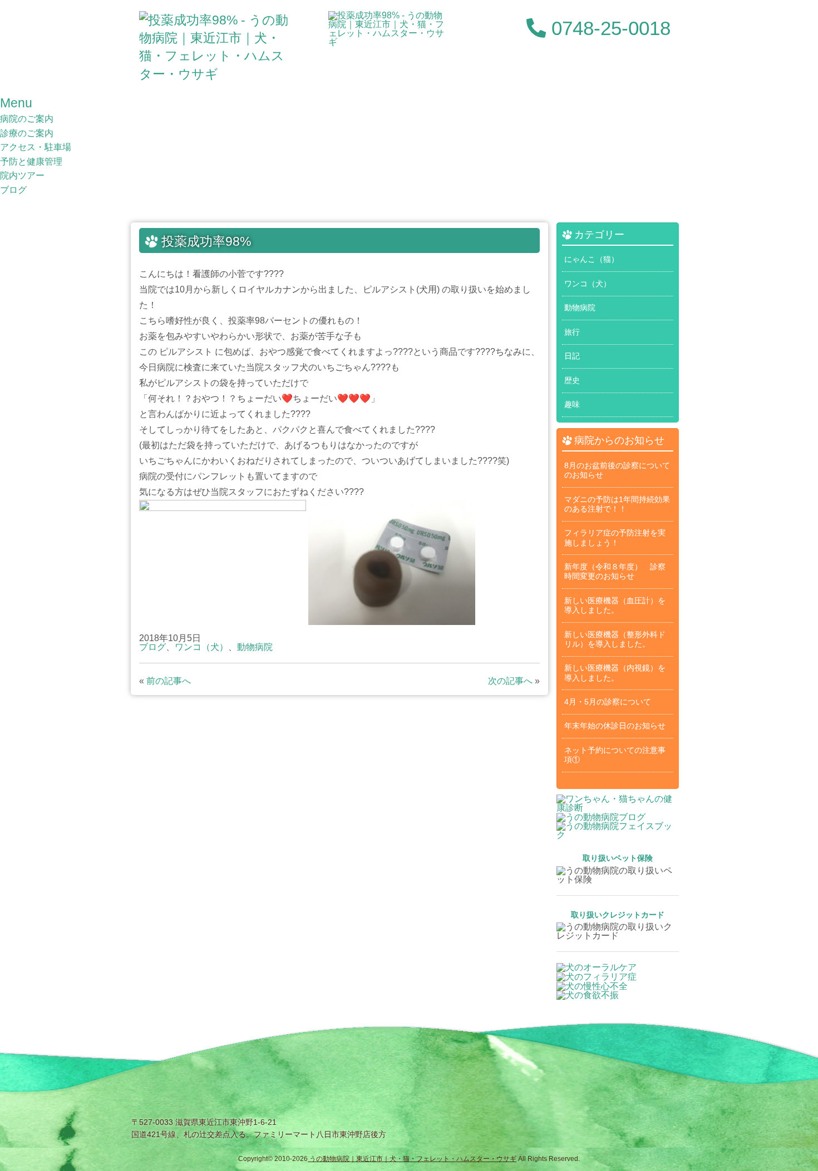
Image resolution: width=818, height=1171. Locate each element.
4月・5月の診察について (607, 701)
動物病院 (255, 647)
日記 (572, 355)
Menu (16, 103)
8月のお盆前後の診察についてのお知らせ (617, 470)
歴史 (572, 380)
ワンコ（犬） (201, 647)
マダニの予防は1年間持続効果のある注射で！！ (617, 504)
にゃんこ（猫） (591, 259)
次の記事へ (510, 681)
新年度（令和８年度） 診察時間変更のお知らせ (615, 571)
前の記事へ (168, 681)
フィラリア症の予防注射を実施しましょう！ (615, 537)
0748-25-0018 (608, 28)
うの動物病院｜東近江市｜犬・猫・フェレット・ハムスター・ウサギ (412, 1159)
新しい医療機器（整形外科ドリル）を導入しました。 (615, 639)
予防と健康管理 (31, 161)
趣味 (572, 404)
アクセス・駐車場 (35, 147)
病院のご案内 (26, 118)
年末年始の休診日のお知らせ (615, 725)
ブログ (13, 190)
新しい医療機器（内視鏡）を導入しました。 (615, 672)
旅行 (572, 332)
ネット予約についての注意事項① (615, 755)
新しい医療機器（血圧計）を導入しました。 (615, 605)
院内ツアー (22, 175)
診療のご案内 (26, 133)
